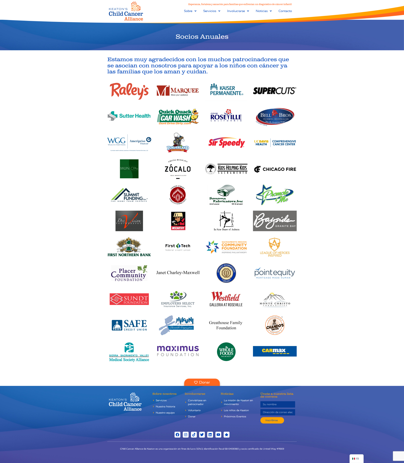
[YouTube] (218, 435)
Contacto (285, 11)
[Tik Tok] (194, 435)
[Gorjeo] (202, 435)
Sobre (188, 11)
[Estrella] (226, 435)
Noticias (262, 11)
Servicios (209, 11)
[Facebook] (177, 435)
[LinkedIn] (210, 435)
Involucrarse (236, 11)
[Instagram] (186, 435)
